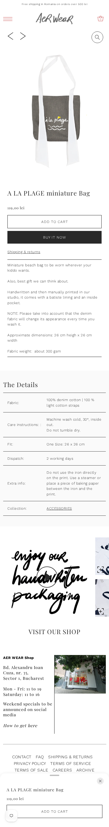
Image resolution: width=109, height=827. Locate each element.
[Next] (22, 35)
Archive (85, 770)
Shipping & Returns (70, 756)
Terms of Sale (31, 770)
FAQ (40, 756)
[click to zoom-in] (97, 37)
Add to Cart (54, 222)
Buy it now (54, 237)
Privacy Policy (30, 763)
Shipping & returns (23, 252)
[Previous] (10, 35)
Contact (21, 756)
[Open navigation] (9, 18)
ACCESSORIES (59, 508)
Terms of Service (70, 763)
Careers (62, 770)
